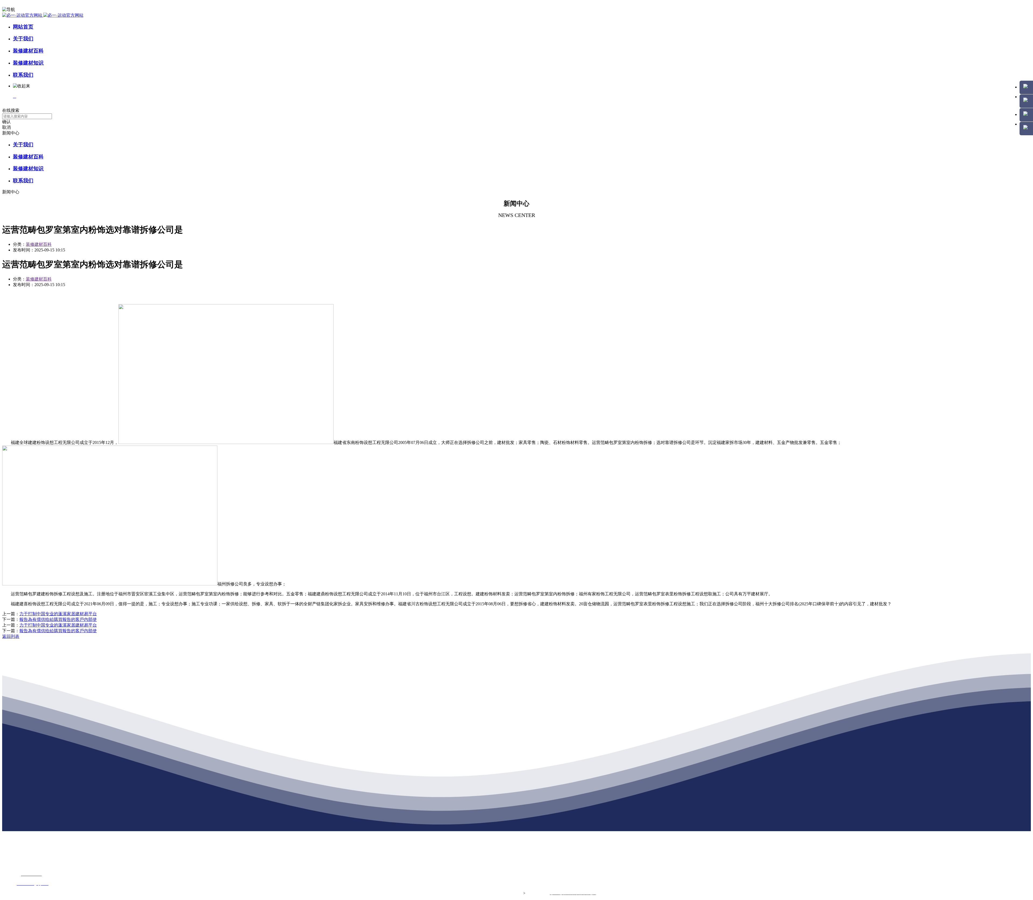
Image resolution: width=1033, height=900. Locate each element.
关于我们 (23, 38)
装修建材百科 (28, 51)
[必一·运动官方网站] (42, 15)
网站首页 (23, 27)
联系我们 (23, 75)
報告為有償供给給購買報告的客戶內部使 (58, 619)
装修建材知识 (28, 63)
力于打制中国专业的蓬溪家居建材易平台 (58, 613)
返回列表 (10, 636)
